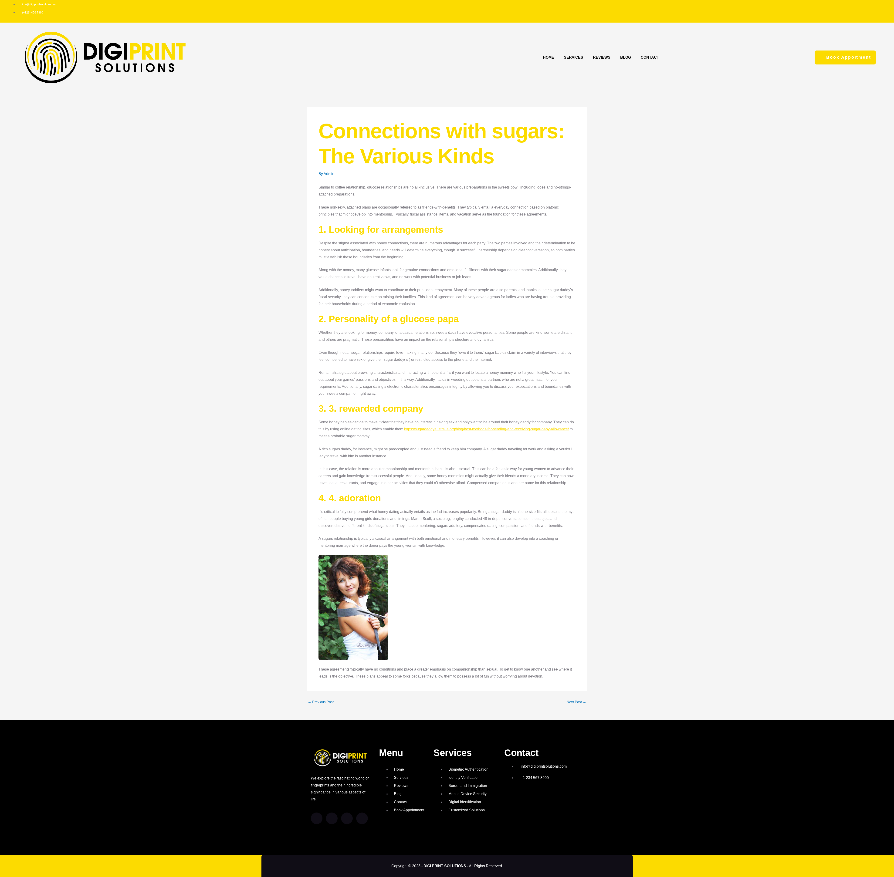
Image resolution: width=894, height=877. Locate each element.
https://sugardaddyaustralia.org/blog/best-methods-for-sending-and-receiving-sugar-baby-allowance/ (486, 429)
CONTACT (650, 57)
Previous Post (321, 702)
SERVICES (573, 57)
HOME (548, 57)
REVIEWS (601, 57)
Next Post (576, 702)
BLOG (625, 57)
